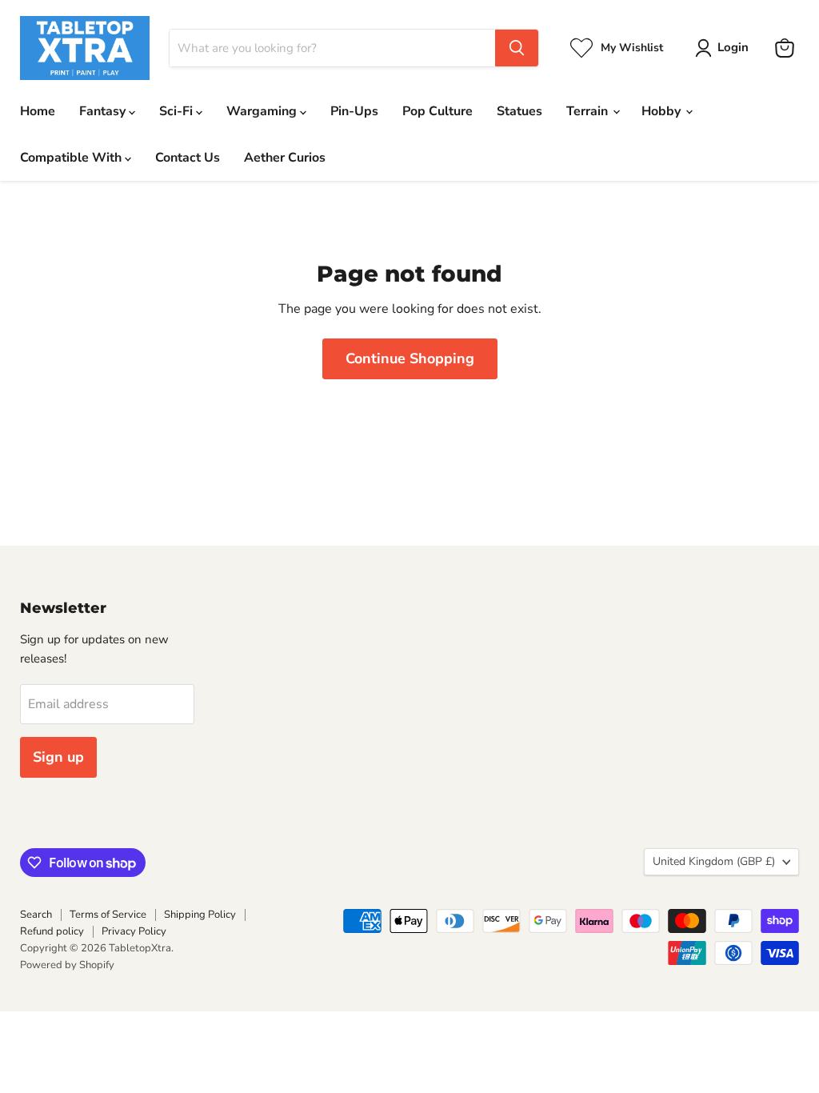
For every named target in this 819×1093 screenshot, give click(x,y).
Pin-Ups (354, 111)
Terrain (588, 111)
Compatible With (72, 157)
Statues (519, 111)
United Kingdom (714, 861)
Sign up (58, 757)
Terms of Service (108, 914)
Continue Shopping (410, 358)
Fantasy (104, 111)
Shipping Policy (200, 914)
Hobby (662, 111)
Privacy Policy (134, 931)
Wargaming (263, 111)
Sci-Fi (177, 111)
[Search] (516, 48)
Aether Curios (285, 157)
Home (37, 111)
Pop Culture (437, 111)
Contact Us (187, 157)
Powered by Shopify (67, 965)
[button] (725, 48)
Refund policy (52, 931)
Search (36, 914)
